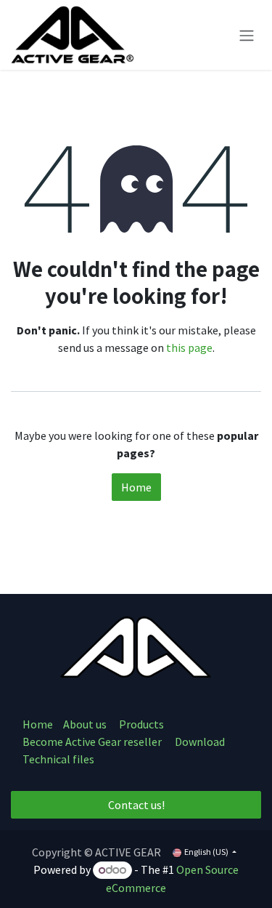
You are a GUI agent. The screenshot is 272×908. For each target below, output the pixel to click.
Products (141, 724)
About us (86, 724)
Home (136, 487)
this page (189, 347)
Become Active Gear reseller (92, 741)
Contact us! (136, 804)
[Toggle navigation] (246, 35)
